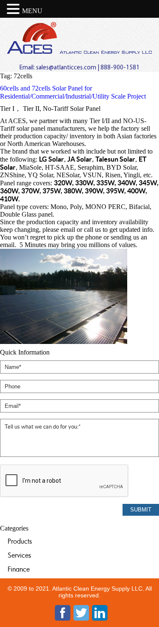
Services (19, 555)
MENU (32, 10)
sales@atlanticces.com (66, 68)
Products (20, 541)
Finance (19, 569)
